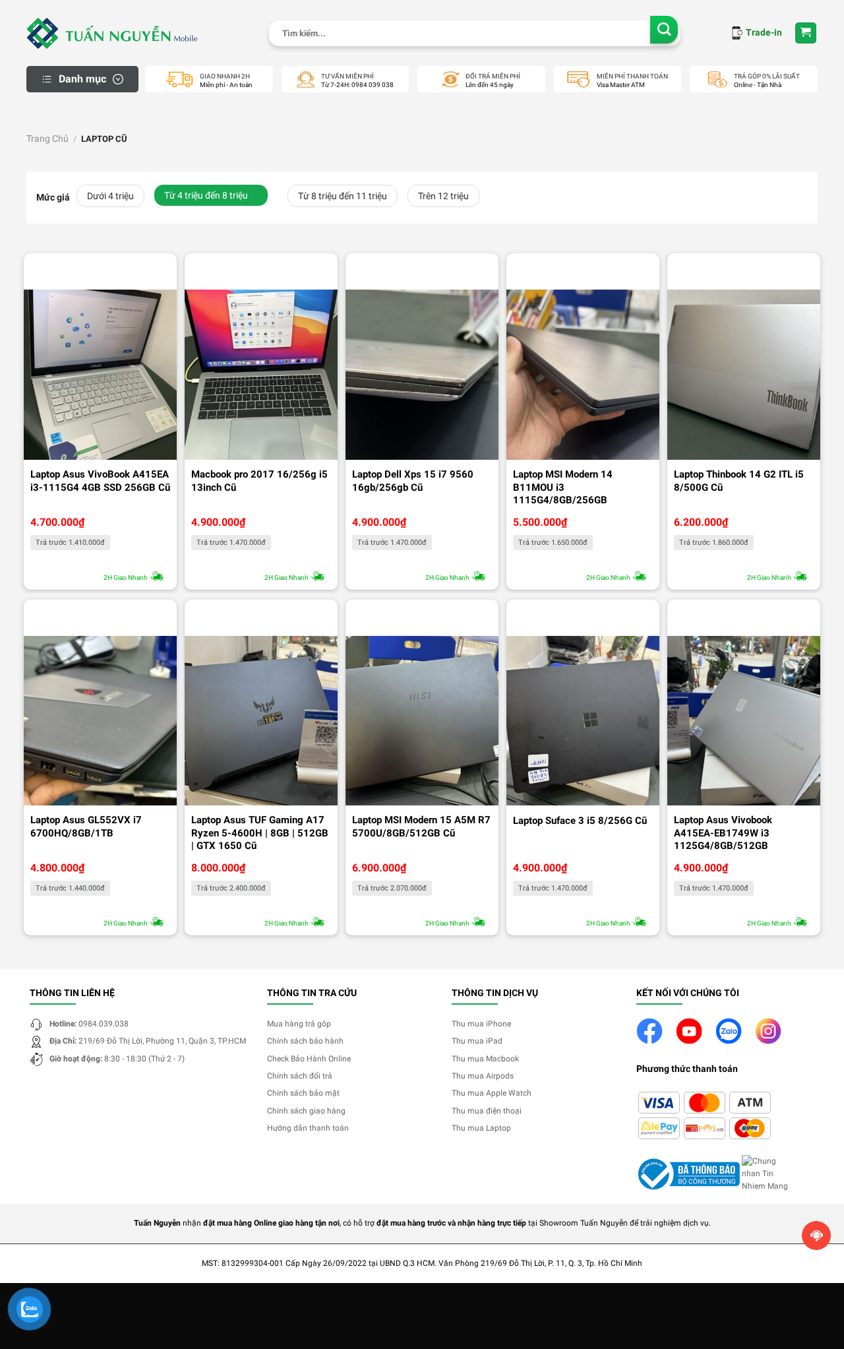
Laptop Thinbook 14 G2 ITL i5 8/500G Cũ (739, 480)
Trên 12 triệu (443, 196)
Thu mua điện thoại (487, 1110)
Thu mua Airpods (483, 1076)
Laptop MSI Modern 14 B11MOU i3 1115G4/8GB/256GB (563, 487)
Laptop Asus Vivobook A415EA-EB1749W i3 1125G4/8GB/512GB (723, 833)
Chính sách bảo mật (303, 1093)
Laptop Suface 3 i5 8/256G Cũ (580, 821)
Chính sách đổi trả (299, 1076)
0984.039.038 (103, 1023)
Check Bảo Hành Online (309, 1058)
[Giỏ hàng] (806, 33)
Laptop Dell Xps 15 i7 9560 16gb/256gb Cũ (412, 480)
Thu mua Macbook (485, 1058)
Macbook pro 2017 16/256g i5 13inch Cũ (259, 480)
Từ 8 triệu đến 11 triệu (342, 196)
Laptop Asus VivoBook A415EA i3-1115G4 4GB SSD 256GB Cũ (100, 480)
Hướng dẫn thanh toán (308, 1128)
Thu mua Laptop (481, 1128)
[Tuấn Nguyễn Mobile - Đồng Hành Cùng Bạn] (112, 32)
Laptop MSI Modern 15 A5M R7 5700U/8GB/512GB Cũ (421, 826)
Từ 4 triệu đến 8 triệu (206, 195)
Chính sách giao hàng (306, 1110)
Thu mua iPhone (481, 1023)
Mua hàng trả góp (299, 1023)
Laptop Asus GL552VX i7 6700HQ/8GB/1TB (86, 826)
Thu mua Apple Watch (491, 1093)
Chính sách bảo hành (305, 1041)
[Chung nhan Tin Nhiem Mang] (768, 1173)
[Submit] (664, 30)
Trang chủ (47, 138)
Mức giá (53, 197)
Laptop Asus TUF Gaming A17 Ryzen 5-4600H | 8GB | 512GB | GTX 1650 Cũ (259, 833)
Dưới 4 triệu (110, 196)
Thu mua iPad (477, 1041)
